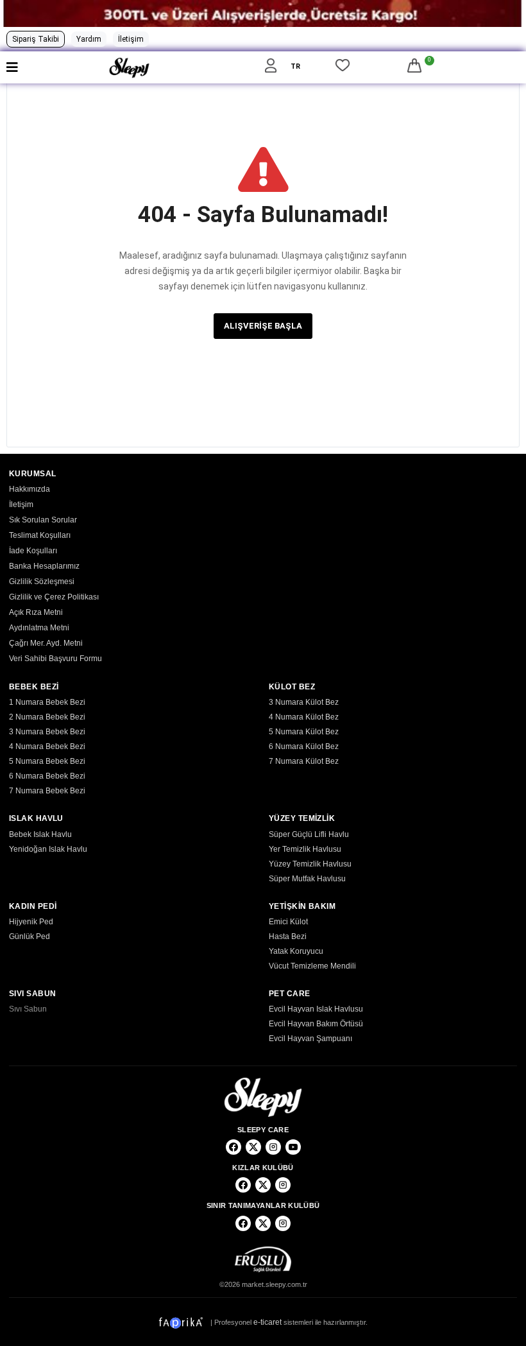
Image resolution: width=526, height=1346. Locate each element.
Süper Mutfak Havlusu (307, 878)
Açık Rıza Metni (36, 612)
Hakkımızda (29, 489)
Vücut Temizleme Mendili (312, 966)
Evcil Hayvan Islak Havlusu (316, 1009)
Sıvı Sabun (28, 1009)
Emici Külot (288, 921)
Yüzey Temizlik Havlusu (310, 863)
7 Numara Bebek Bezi (47, 790)
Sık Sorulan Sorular (43, 519)
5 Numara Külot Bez (304, 731)
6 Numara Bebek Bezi (47, 776)
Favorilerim (342, 67)
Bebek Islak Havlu (40, 834)
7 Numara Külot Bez (304, 761)
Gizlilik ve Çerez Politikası (54, 596)
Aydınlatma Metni (39, 627)
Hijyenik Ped (31, 921)
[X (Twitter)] (253, 1147)
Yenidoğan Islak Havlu (48, 849)
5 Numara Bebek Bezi (47, 761)
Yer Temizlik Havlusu (305, 849)
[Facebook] (233, 1147)
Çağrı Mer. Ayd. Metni (46, 643)
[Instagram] (273, 1147)
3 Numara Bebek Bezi (47, 731)
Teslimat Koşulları (40, 535)
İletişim (131, 39)
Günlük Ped (29, 936)
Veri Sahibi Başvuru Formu (55, 658)
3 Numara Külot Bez (304, 702)
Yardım (88, 39)
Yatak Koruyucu (296, 951)
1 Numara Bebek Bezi (47, 702)
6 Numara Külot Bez (304, 746)
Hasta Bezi (288, 936)
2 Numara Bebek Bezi (47, 716)
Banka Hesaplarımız (44, 566)
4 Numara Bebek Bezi (47, 746)
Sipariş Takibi (35, 39)
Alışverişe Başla (263, 326)
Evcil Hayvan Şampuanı (310, 1038)
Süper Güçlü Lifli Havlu (309, 834)
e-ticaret (267, 1321)
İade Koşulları (33, 550)
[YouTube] (293, 1147)
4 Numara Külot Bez (304, 716)
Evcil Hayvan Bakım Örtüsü (316, 1023)
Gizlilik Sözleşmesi (41, 581)
